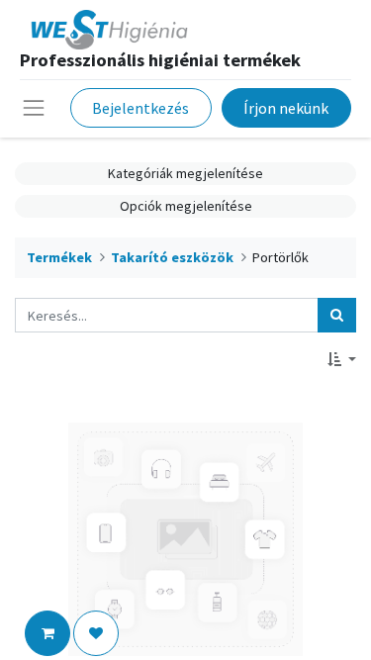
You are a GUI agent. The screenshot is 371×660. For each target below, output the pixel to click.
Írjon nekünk (285, 108)
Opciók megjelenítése (186, 206)
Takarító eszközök (172, 257)
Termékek (59, 257)
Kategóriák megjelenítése (185, 173)
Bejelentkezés (140, 108)
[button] (341, 359)
